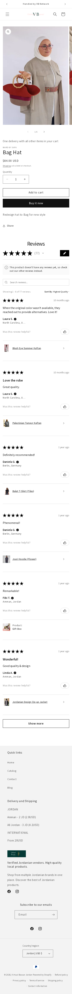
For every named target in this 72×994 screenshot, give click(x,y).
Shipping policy (55, 980)
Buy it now (36, 203)
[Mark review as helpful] (64, 332)
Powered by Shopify (42, 974)
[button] (7, 14)
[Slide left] (28, 132)
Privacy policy (19, 980)
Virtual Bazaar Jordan (22, 974)
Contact (11, 779)
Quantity (7, 171)
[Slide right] (44, 132)
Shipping (7, 166)
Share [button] (10, 225)
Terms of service (37, 980)
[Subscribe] (53, 914)
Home (10, 762)
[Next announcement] (65, 4)
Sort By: (48, 291)
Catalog (11, 770)
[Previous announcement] (7, 4)
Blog (10, 787)
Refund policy (61, 974)
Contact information (37, 986)
